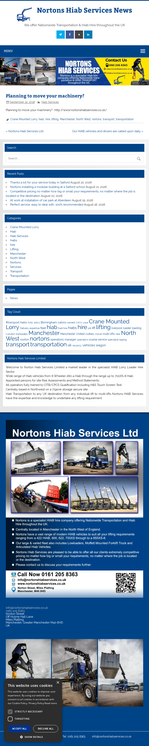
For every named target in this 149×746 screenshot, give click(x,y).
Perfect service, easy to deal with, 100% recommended (46, 204)
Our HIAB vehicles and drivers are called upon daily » (107, 131)
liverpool (116, 328)
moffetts (89, 334)
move (98, 334)
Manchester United (72, 333)
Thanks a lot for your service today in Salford (40, 182)
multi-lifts (109, 333)
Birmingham (49, 322)
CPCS (79, 322)
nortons (96, 119)
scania (93, 339)
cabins (62, 322)
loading (136, 328)
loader (127, 328)
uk (70, 345)
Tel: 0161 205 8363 (73, 736)
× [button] (57, 682)
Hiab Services (50, 102)
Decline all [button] (46, 728)
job (89, 328)
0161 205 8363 (15, 611)
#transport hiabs (16, 322)
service (102, 339)
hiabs (13, 240)
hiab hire (62, 328)
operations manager (63, 339)
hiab (41, 119)
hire (47, 119)
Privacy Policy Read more (43, 703)
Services (15, 267)
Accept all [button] (19, 728)
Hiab (13, 231)
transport (108, 119)
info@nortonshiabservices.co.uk (27, 608)
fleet (43, 328)
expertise (35, 328)
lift (93, 328)
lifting (55, 119)
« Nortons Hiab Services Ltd (24, 131)
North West (83, 119)
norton (24, 339)
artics (37, 322)
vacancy (77, 345)
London (10, 334)
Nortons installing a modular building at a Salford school (47, 187)
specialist (113, 339)
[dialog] (33, 710)
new (118, 334)
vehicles (88, 345)
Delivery (24, 328)
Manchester (67, 119)
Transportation (19, 276)
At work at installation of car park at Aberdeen (40, 200)
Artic (30, 322)
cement (71, 322)
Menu (8, 51)
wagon (101, 345)
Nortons (15, 262)
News (14, 298)
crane (85, 322)
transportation (125, 119)
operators (82, 339)
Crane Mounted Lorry (23, 119)
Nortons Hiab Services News (84, 9)
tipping (123, 339)
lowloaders (22, 334)
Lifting (14, 249)
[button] (33, 736)
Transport (16, 271)
